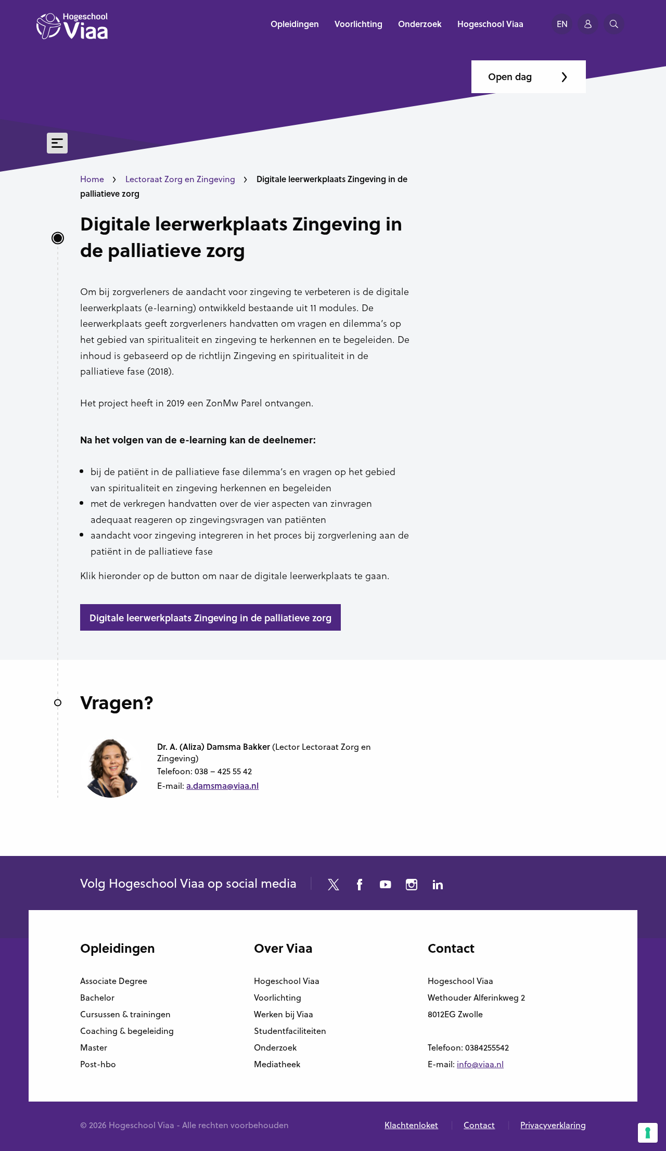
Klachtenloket (411, 1125)
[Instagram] (411, 886)
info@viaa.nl (480, 1064)
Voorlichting (277, 997)
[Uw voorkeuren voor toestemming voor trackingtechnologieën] (648, 1133)
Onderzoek (275, 1047)
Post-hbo (98, 1064)
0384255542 (487, 1047)
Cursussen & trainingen (125, 1014)
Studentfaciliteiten (290, 1031)
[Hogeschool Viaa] (72, 31)
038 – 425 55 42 (223, 771)
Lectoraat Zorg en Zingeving (180, 179)
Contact (479, 1125)
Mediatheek (277, 1064)
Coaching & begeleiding (127, 1031)
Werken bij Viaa (283, 1014)
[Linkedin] (437, 886)
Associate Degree (113, 981)
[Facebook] (359, 886)
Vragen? (117, 702)
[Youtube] (385, 886)
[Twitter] (333, 886)
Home (92, 179)
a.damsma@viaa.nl (222, 785)
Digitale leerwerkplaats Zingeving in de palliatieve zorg (241, 236)
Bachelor (97, 997)
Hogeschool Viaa (286, 981)
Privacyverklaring (553, 1125)
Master (93, 1047)
